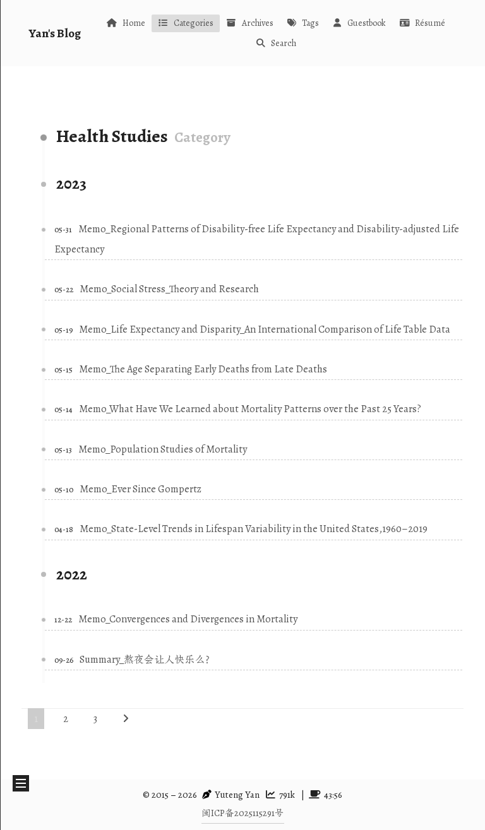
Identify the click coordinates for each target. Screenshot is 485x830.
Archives (257, 23)
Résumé (430, 23)
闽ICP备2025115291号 (242, 813)
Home (134, 23)
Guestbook (366, 23)
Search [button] (283, 43)
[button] (21, 783)
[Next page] (125, 718)
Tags (310, 23)
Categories (193, 23)
